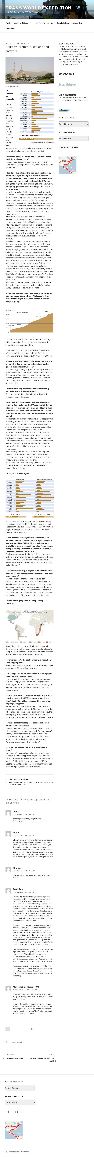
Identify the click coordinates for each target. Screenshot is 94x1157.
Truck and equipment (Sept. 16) (18, 23)
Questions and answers (41, 782)
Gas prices (22, 782)
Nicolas (25, 43)
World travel (22, 784)
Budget (12, 782)
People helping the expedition (69, 23)
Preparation (15, 779)
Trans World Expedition (39, 7)
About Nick (10, 29)
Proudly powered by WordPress (17, 1152)
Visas (11, 784)
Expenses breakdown (44, 23)
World (25, 779)
